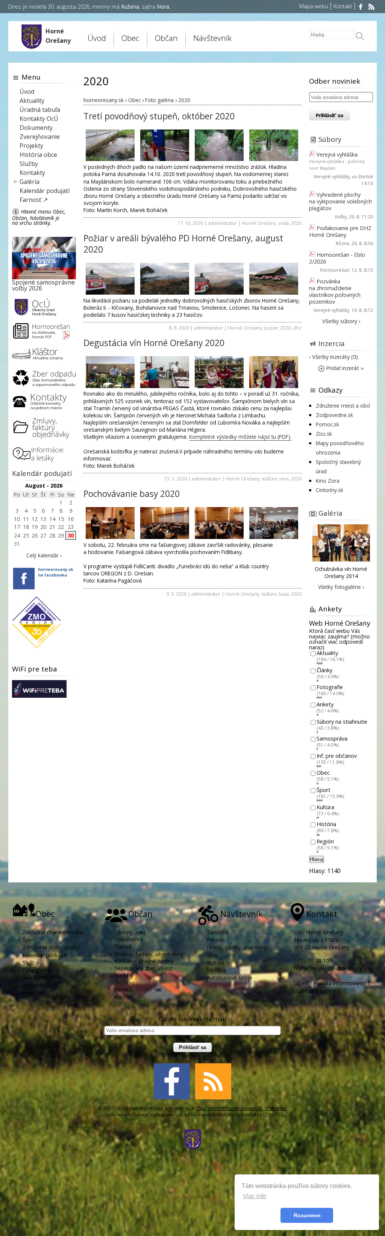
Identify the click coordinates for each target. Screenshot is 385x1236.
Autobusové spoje (229, 977)
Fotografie (330, 687)
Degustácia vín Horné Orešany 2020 (153, 343)
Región (325, 841)
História (326, 824)
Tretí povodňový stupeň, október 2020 (159, 116)
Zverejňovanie (40, 136)
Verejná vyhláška (337, 154)
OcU (201, 1108)
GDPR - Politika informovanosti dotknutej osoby (332, 987)
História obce (38, 155)
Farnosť (124, 989)
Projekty (31, 146)
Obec (323, 773)
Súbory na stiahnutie (342, 721)
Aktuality (32, 100)
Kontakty (32, 173)
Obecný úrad (130, 932)
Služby (29, 164)
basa (284, 593)
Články (324, 670)
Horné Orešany (259, 223)
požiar (271, 327)
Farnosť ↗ (34, 200)
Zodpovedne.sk (334, 415)
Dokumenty (36, 127)
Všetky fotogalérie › (341, 586)
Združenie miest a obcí (343, 405)
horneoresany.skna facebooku (55, 572)
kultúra (269, 478)
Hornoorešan (334, 270)
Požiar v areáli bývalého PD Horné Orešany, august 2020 (183, 243)
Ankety (325, 704)
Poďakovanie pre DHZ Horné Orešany (340, 231)
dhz (297, 327)
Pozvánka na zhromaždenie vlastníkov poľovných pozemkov (335, 291)
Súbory (329, 139)
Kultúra (325, 807)
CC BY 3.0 (271, 1114)
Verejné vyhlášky (332, 176)
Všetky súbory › (341, 321)
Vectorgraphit (163, 1114)
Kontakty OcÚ (39, 118)
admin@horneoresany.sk (235, 1108)
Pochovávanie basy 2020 (131, 494)
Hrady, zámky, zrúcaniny (237, 947)
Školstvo (125, 982)
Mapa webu (313, 6)
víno (284, 478)
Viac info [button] (254, 1196)
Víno (212, 955)
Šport (323, 789)
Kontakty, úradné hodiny (144, 961)
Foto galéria (38, 970)
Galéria (29, 182)
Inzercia (331, 343)
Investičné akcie (42, 977)
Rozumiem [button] (307, 1215)
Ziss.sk (324, 433)
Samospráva (332, 738)
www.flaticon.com (219, 1114)
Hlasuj (316, 859)
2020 (296, 223)
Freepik (141, 1114)
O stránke (275, 1108)
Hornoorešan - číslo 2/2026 (337, 258)
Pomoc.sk (327, 424)
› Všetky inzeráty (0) (333, 356)
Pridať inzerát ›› (344, 368)
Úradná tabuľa (40, 109)
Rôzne (342, 243)
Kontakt (342, 6)
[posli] (360, 36)
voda (283, 223)
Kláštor (123, 997)
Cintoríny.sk (329, 490)
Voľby (341, 217)
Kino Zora (328, 480)
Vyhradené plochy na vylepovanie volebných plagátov (340, 201)
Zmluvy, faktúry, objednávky (149, 953)
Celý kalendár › (44, 555)
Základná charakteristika (53, 932)
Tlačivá (123, 946)
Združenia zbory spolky (51, 947)
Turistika (217, 932)
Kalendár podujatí (45, 191)
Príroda (216, 939)
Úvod (97, 38)
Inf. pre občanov (337, 755)
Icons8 (184, 1114)
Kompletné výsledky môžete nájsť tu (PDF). (240, 436)
